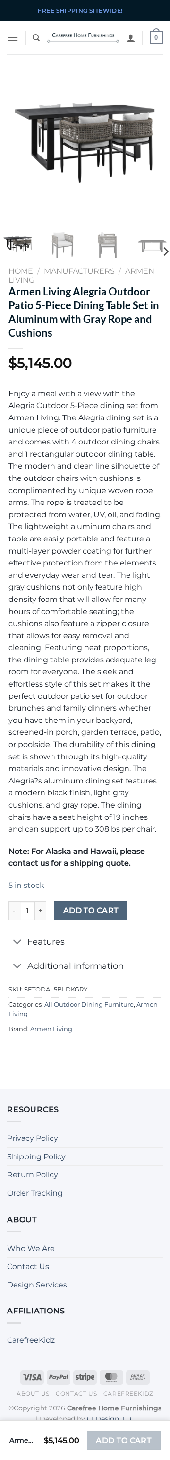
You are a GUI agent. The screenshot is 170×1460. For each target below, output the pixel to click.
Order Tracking (35, 1193)
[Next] (154, 139)
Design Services (37, 1284)
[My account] (131, 37)
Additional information (75, 966)
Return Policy (32, 1174)
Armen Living (51, 1029)
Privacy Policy (32, 1138)
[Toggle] (17, 943)
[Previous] (15, 139)
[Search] (36, 38)
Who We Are (31, 1248)
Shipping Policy (36, 1156)
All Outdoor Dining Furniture (89, 1004)
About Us (33, 1393)
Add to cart (91, 910)
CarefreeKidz (31, 1340)
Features (46, 942)
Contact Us (28, 1266)
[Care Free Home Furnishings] (83, 38)
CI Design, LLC (111, 1419)
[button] (12, 37)
